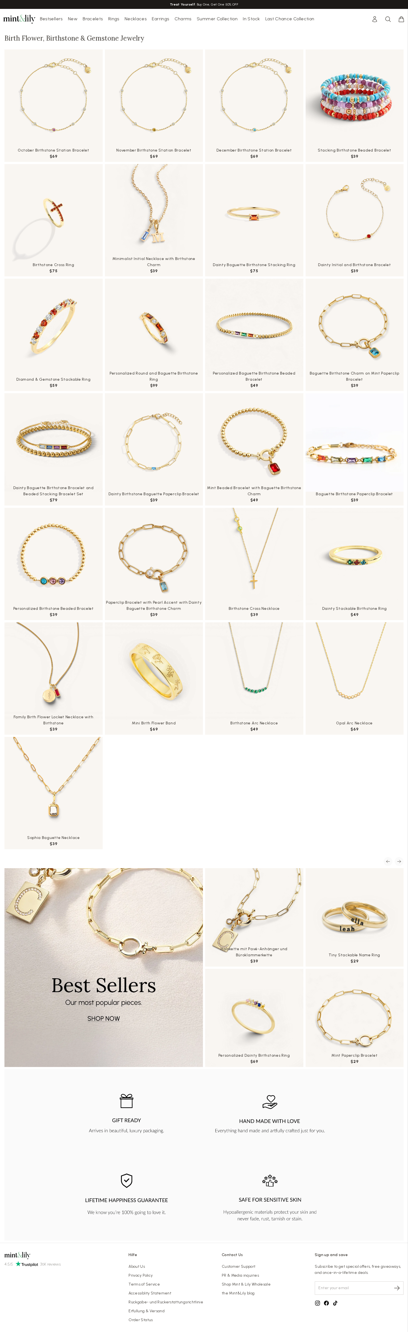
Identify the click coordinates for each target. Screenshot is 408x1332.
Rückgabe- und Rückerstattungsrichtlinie (166, 1302)
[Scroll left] (388, 861)
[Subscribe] (397, 1288)
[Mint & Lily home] (19, 19)
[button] (401, 19)
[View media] (103, 967)
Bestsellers (51, 18)
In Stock (251, 18)
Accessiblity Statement (150, 1293)
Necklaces (136, 18)
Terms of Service (144, 1284)
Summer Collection (217, 18)
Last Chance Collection (289, 18)
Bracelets (93, 18)
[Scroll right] (399, 861)
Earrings (160, 18)
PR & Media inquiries (240, 1275)
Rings (113, 18)
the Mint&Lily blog (238, 1293)
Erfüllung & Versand (147, 1311)
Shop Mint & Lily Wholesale (246, 1284)
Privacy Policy (141, 1275)
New (72, 18)
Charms (183, 18)
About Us (137, 1266)
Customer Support (239, 1266)
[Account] (374, 19)
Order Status (141, 1320)
